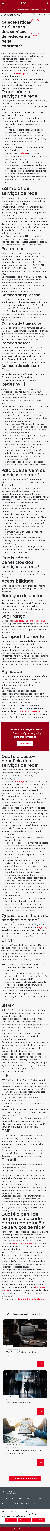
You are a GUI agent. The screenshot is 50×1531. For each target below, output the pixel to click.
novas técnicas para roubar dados (30, 621)
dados (24, 153)
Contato (30, 1504)
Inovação (6, 1504)
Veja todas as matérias (25, 1478)
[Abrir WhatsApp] (44, 1525)
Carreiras (18, 1504)
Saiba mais (25, 744)
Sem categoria (12, 15)
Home (4, 1499)
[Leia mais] (40, 1364)
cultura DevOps (17, 73)
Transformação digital (14, 1444)
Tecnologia (19, 781)
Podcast (30, 1499)
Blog (3, 10)
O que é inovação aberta (31, 1299)
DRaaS (8, 1346)
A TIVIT (13, 1499)
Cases (21, 1499)
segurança (42, 927)
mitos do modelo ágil (31, 711)
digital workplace (22, 1243)
